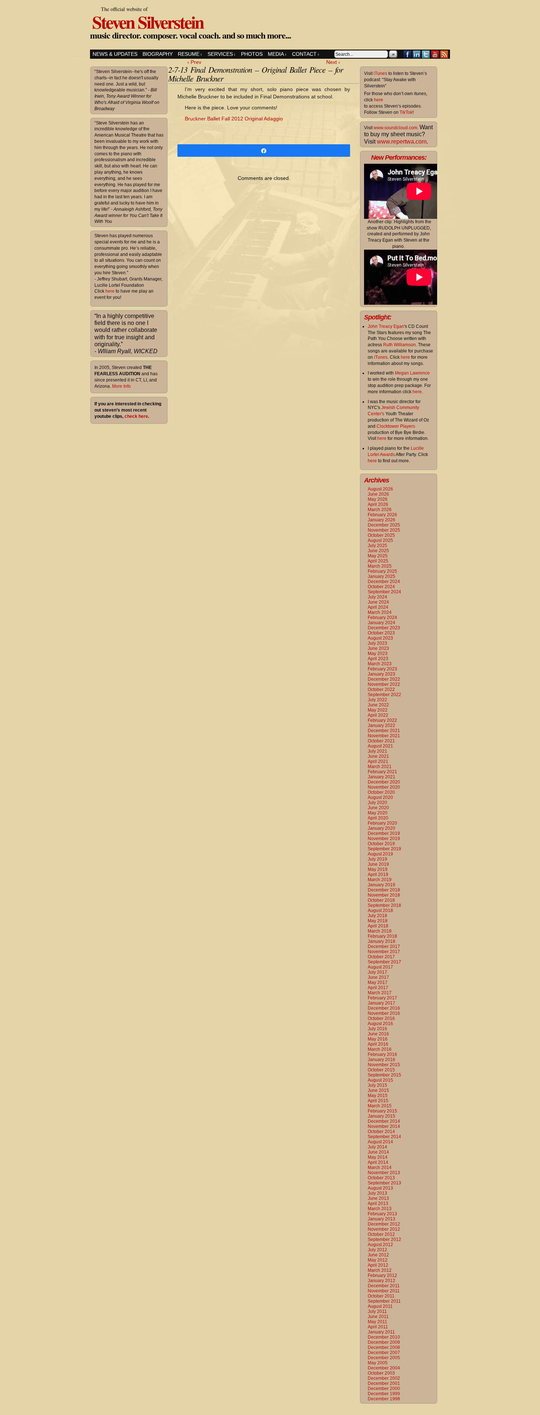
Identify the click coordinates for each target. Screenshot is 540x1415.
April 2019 (378, 874)
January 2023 (381, 674)
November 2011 (384, 1290)
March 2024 (380, 612)
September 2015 (384, 1075)
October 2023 (381, 633)
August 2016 (380, 1023)
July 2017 (377, 972)
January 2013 (381, 1219)
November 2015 (384, 1064)
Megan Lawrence (412, 373)
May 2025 (378, 555)
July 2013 (377, 1193)
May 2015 (378, 1095)
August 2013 (380, 1188)
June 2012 (378, 1254)
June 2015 (378, 1090)
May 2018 (378, 920)
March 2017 (380, 992)
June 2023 (378, 648)
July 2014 (377, 1147)
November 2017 (384, 951)
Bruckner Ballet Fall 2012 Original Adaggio (234, 119)
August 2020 (380, 797)
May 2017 (378, 982)
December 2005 (384, 1357)
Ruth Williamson (399, 344)
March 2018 (380, 931)
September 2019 (384, 848)
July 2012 (377, 1249)
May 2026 (378, 499)
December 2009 (384, 1342)
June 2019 (378, 864)
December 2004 (384, 1368)
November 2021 (384, 735)
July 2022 (377, 699)
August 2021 (380, 746)
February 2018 (382, 936)
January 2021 (381, 776)
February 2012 (382, 1275)
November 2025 (384, 530)
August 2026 (380, 489)
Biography (158, 54)
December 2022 (384, 679)
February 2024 (382, 617)
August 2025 (380, 540)
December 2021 (384, 730)
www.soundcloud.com (395, 127)
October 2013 (381, 1177)
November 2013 (384, 1172)
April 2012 (378, 1265)
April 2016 (378, 1044)
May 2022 (378, 710)
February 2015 (382, 1111)
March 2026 (380, 509)
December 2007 (384, 1352)
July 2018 (377, 915)
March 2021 (380, 766)
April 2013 (378, 1203)
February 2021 (382, 771)
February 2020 (382, 823)
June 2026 (378, 494)
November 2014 (384, 1126)
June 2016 (378, 1033)
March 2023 (380, 663)
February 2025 (382, 571)
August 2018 (380, 910)
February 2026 (382, 514)
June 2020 (378, 807)
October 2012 (381, 1234)
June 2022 (378, 705)
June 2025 (378, 550)
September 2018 (384, 905)
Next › (333, 62)
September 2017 (384, 962)
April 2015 (378, 1100)
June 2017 (378, 977)
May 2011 (377, 1321)
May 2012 (378, 1260)
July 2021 (377, 751)
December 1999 (384, 1393)
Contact (306, 54)
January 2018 (381, 941)
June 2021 (378, 756)
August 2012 (380, 1244)
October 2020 (381, 792)
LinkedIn (416, 54)
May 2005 (378, 1362)
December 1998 (384, 1398)
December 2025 (384, 525)
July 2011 (377, 1311)
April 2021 (378, 761)
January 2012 (381, 1280)
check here (136, 416)
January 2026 (381, 519)
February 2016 (382, 1054)
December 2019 (384, 833)
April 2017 (378, 987)
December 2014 (384, 1121)
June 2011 (378, 1316)
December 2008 (384, 1347)
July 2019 (377, 859)
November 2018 (384, 895)
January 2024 (381, 622)
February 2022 (382, 720)
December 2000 (384, 1388)
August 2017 (380, 967)
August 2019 (380, 854)
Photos (252, 54)
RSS (444, 54)
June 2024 (378, 602)
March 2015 (380, 1105)
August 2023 (380, 638)
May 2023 (378, 653)
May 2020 (378, 812)
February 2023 (382, 669)
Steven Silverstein (148, 22)
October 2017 (381, 956)
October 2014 (381, 1131)
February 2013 (382, 1213)
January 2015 (381, 1116)
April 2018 (378, 926)
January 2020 (381, 828)
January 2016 (381, 1059)
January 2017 (381, 1003)
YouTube (435, 54)
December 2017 (384, 946)
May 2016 (378, 1039)
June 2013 (378, 1198)
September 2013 (384, 1183)
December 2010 (384, 1337)
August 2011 (380, 1306)
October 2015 (381, 1069)
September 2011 (384, 1301)
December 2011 (384, 1285)
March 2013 (380, 1208)
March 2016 (380, 1049)
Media (277, 54)
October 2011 (381, 1296)
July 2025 (377, 545)
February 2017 (382, 997)
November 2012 (384, 1229)
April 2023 (378, 658)
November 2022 (384, 684)
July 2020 (377, 802)
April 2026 (378, 504)
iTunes (380, 73)
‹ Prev (194, 62)
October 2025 (381, 535)
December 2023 (384, 627)
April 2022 (378, 715)
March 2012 (380, 1270)
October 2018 (381, 900)
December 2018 (384, 890)
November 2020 (384, 787)
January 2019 (381, 884)
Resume (190, 54)
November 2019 (384, 838)
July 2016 (377, 1028)
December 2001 (384, 1383)
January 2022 (381, 725)
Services (222, 54)
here (110, 291)
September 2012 (384, 1239)
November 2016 (384, 1013)
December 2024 (384, 581)
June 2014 (378, 1152)
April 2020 (378, 818)
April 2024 (378, 607)
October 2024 (381, 586)
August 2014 (380, 1141)
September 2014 (384, 1136)
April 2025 (378, 561)
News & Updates (115, 54)
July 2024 (377, 597)
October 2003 (381, 1373)
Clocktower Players (396, 426)
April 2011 (378, 1326)
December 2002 (384, 1378)
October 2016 (381, 1018)
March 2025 (380, 566)
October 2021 (381, 740)
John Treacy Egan (386, 326)
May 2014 (378, 1157)
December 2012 (384, 1224)
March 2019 (380, 879)
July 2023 (377, 643)
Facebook (407, 54)
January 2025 (381, 576)
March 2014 (380, 1167)
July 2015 (377, 1085)
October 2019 (381, 843)
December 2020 (384, 782)
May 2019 (378, 869)
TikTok (406, 112)
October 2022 (381, 689)
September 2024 (384, 591)
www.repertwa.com (401, 141)
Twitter (426, 54)
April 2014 (378, 1162)
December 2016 (384, 1008)
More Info (121, 386)
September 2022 (384, 694)
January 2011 (381, 1332)
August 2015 (380, 1080)
